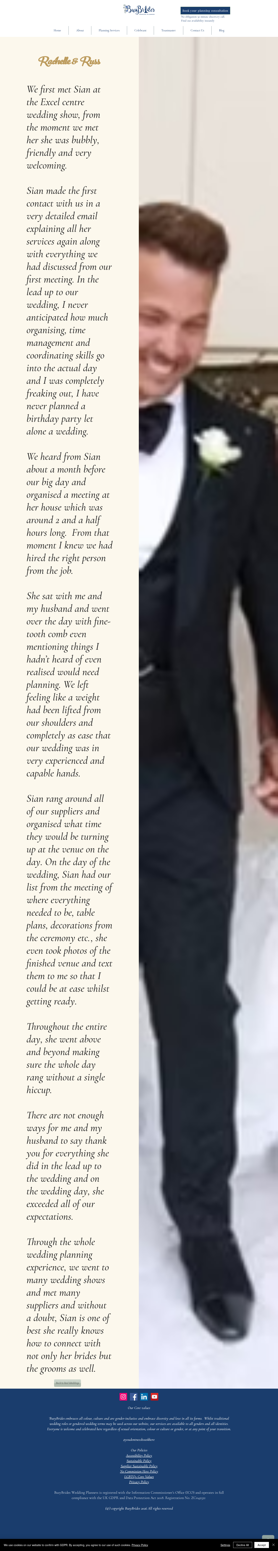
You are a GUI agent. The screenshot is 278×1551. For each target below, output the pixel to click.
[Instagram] (123, 1397)
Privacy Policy (140, 1545)
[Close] (273, 1545)
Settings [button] (225, 1545)
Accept (262, 1545)
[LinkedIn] (144, 1397)
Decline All (242, 1545)
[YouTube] (154, 1397)
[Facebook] (133, 1397)
